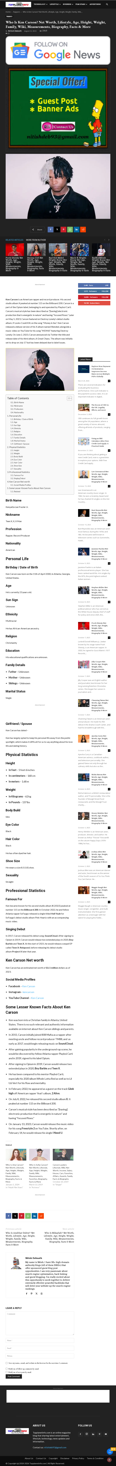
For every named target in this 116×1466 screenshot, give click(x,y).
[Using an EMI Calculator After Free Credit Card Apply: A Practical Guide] (83, 441)
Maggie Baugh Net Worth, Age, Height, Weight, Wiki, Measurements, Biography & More (100, 892)
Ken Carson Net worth (19, 481)
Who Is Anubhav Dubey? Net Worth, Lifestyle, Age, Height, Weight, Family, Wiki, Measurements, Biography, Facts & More (20, 1239)
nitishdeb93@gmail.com (55, 1447)
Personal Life (15, 416)
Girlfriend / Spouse (21, 444)
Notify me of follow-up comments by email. (23, 1369)
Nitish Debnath (15, 31)
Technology (39, 4)
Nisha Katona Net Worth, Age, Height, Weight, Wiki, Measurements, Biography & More (100, 779)
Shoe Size (18, 466)
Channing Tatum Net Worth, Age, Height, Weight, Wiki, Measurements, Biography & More (100, 705)
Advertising (95, 4)
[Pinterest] (63, 229)
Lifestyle (54, 4)
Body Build (18, 456)
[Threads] (42, 1294)
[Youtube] (106, 1434)
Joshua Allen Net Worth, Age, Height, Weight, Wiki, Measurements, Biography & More (100, 857)
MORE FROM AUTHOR (36, 240)
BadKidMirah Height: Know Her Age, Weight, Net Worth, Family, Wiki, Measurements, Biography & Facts (101, 264)
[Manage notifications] (109, 1460)
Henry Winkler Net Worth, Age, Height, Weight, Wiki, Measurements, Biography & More (100, 818)
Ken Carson (28, 986)
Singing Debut (19, 478)
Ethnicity (17, 428)
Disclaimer (64, 1458)
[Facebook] (50, 229)
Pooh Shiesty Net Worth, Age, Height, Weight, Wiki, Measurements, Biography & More (100, 628)
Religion (17, 431)
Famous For (19, 475)
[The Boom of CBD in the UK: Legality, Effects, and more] (83, 408)
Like (106, 285)
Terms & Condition (95, 1458)
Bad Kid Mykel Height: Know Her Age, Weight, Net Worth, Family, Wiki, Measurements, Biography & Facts (58, 264)
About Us (29, 1458)
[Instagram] (86, 1434)
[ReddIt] (83, 229)
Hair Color (18, 462)
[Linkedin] (76, 229)
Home (8, 12)
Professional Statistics (19, 472)
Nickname (18, 406)
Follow (105, 291)
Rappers (16, 12)
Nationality (19, 412)
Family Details (19, 438)
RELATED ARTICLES (14, 240)
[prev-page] (104, 240)
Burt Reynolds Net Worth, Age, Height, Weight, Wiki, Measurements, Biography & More (100, 515)
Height (16, 450)
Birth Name (19, 402)
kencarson (28, 992)
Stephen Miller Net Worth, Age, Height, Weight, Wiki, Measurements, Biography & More (100, 592)
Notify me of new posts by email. (20, 1372)
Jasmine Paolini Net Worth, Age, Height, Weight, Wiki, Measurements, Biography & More (100, 554)
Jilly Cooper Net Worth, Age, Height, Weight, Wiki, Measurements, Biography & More (100, 667)
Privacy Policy (78, 1458)
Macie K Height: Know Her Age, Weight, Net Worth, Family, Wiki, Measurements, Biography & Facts (79, 264)
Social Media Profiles (22, 485)
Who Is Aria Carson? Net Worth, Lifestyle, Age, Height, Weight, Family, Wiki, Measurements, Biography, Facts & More (15, 1173)
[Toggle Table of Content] (68, 398)
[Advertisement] (40, 290)
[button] (107, 4)
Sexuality (17, 469)
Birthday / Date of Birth (23, 419)
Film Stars (80, 4)
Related (17, 491)
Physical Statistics (17, 447)
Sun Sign (17, 425)
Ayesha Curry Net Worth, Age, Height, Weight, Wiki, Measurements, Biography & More (100, 741)
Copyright (53, 1458)
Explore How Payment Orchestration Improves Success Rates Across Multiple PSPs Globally (101, 371)
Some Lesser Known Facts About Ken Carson (30, 488)
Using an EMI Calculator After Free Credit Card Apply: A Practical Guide (100, 442)
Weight (17, 453)
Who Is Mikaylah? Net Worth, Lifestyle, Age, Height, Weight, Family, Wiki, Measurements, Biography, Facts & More (59, 1238)
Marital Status (19, 441)
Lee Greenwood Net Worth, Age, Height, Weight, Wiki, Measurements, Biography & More (100, 476)
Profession (18, 409)
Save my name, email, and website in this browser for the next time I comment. (38, 1363)
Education (18, 434)
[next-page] (109, 240)
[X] (57, 229)
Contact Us (41, 1458)
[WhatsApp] (70, 229)
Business (67, 4)
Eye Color (18, 460)
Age (15, 422)
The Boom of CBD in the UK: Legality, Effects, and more (100, 407)
